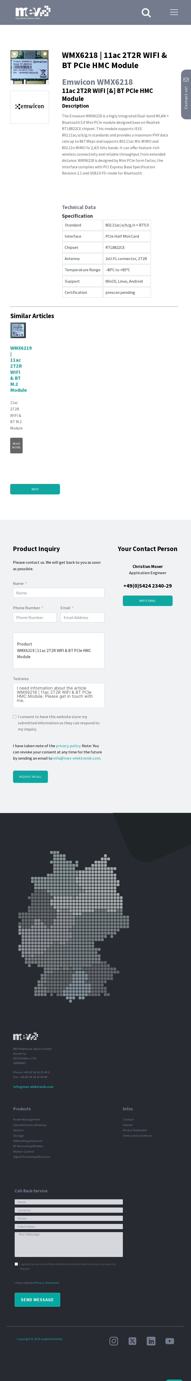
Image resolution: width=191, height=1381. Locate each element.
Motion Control (23, 1151)
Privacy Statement (135, 1130)
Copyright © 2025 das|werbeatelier (39, 1339)
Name (18, 583)
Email (65, 607)
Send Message (37, 1299)
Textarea (21, 678)
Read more (16, 445)
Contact (128, 1119)
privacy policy (68, 745)
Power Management (26, 1119)
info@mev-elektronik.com (76, 758)
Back (35, 489)
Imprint (128, 1125)
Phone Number (26, 607)
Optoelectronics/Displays (30, 1125)
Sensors (18, 1130)
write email (147, 601)
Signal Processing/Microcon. (32, 1157)
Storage (18, 1135)
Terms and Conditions (137, 1135)
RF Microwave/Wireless (28, 1146)
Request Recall (30, 776)
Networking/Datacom (28, 1141)
